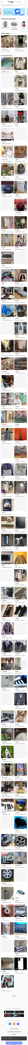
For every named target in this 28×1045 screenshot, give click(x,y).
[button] (12, 48)
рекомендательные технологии (11, 1039)
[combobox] (14, 5)
